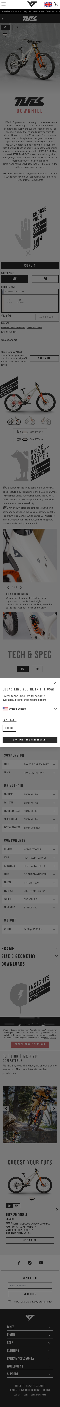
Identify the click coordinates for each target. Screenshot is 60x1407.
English (9, 728)
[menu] (3, 4)
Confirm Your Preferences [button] (30, 739)
